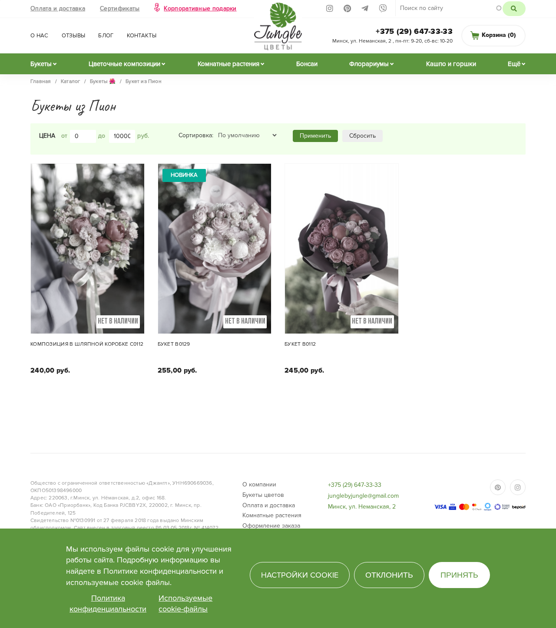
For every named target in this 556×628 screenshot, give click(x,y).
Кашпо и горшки (451, 64)
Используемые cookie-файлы (185, 603)
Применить (315, 135)
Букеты (41, 64)
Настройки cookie (299, 575)
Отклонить (389, 575)
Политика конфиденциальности (108, 603)
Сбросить (362, 135)
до (102, 135)
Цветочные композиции (124, 64)
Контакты (141, 35)
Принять (459, 575)
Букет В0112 (300, 344)
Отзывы (74, 35)
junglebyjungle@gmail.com (363, 495)
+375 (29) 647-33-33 (414, 31)
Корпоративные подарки (200, 8)
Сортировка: (196, 135)
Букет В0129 (174, 344)
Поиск (514, 8)
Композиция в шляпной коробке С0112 (86, 344)
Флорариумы (369, 64)
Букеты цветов (263, 495)
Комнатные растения (228, 64)
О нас (39, 35)
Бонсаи (307, 64)
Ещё (514, 64)
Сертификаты (119, 8)
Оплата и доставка (57, 8)
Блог (105, 35)
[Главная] (278, 29)
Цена (47, 135)
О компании (259, 484)
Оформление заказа (271, 525)
